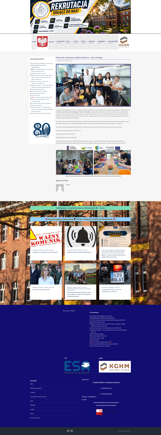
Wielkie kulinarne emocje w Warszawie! (41, 113)
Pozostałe (85, 250)
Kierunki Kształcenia (119, 251)
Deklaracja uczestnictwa (68, 207)
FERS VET (80, 287)
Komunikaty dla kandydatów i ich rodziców (41, 63)
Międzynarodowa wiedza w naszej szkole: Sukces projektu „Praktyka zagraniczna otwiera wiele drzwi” (41, 77)
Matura (80, 250)
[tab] (66, 176)
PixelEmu (129, 431)
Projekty (32, 409)
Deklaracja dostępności (36, 388)
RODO (31, 384)
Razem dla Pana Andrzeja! (37, 89)
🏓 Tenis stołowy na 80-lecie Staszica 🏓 (41, 97)
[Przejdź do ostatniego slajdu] (57, 162)
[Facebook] (68, 431)
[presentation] (46, 236)
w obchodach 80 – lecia (93, 207)
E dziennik (32, 392)
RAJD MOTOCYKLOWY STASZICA (39, 91)
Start (34, 42)
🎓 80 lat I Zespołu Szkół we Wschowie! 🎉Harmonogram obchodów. (108, 320)
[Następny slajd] (129, 162)
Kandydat (46, 250)
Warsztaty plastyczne (36, 105)
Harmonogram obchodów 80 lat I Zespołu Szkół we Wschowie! (80, 219)
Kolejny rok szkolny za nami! (38, 73)
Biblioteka (122, 250)
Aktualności (35, 250)
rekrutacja (51, 250)
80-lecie (51, 42)
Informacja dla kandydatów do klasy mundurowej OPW (104, 344)
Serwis (32, 413)
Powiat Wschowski (34, 418)
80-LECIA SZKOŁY (105, 250)
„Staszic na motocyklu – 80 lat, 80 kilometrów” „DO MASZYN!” (106, 328)
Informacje (41, 250)
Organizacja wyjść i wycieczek (108, 253)
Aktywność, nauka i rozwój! (38, 93)
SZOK (31, 401)
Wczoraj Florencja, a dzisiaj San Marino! (41, 103)
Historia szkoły (105, 251)
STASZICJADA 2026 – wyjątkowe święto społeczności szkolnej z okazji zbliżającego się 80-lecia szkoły (42, 109)
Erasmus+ (75, 287)
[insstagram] (71, 431)
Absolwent (111, 250)
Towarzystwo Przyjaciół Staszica (38, 396)
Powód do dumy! (35, 95)
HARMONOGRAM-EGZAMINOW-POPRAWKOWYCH (79, 252)
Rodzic (122, 253)
